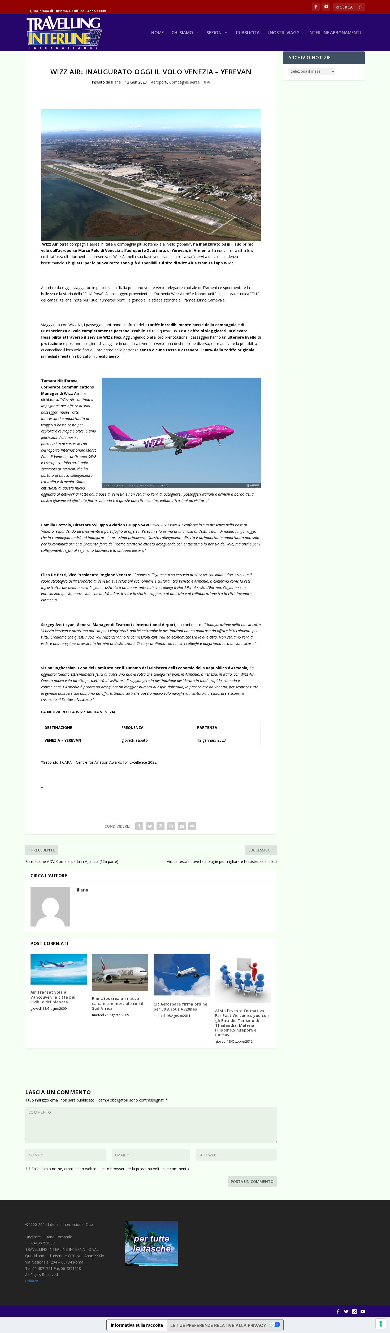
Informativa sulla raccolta (137, 1325)
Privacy (31, 1280)
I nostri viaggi (284, 33)
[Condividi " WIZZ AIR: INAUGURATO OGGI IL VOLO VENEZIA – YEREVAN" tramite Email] (181, 826)
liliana (116, 82)
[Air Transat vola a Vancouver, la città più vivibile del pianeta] (59, 969)
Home (157, 33)
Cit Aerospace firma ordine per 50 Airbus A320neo (180, 1006)
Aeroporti (159, 82)
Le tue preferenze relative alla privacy (218, 1325)
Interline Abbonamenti (335, 33)
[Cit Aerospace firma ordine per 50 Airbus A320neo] (182, 975)
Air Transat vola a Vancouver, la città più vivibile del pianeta (53, 997)
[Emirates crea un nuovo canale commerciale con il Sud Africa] (120, 972)
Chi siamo (182, 33)
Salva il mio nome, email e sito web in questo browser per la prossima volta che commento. (111, 1168)
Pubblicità (248, 33)
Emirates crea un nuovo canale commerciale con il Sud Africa (118, 1003)
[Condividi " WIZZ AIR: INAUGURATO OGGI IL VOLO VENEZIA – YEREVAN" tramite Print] (192, 826)
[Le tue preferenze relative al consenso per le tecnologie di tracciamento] (381, 1324)
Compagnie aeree (184, 82)
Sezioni (215, 33)
